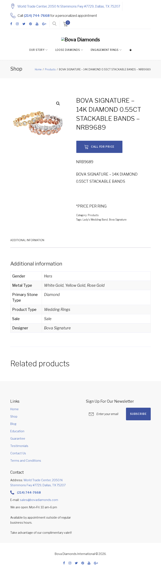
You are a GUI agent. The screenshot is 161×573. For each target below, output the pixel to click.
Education (17, 431)
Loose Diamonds (67, 49)
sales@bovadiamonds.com (39, 500)
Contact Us (18, 453)
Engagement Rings (105, 49)
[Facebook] (11, 24)
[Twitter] (23, 24)
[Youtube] (37, 24)
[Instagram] (17, 24)
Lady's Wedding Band (95, 219)
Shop (13, 416)
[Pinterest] (30, 24)
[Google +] (44, 24)
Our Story (36, 49)
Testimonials (19, 446)
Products (50, 69)
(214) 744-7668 (37, 16)
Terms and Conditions (25, 460)
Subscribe (138, 413)
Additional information (27, 240)
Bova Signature (117, 219)
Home (38, 69)
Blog (13, 424)
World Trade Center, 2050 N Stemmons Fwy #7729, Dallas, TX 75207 (68, 6)
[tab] (27, 239)
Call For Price (102, 146)
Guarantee (17, 438)
